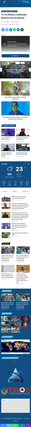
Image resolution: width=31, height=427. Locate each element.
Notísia (8, 8)
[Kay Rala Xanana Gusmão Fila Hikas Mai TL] (15, 330)
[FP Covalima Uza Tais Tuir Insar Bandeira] (5, 324)
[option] (15, 69)
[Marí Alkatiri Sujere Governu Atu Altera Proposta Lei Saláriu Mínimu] (25, 324)
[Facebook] (3, 29)
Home (3, 8)
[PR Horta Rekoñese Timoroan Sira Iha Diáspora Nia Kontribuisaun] (8, 132)
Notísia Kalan (14, 11)
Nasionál (4, 11)
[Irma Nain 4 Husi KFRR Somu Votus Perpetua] (15, 318)
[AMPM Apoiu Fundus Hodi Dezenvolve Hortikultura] (6, 199)
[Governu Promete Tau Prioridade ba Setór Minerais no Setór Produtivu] (23, 132)
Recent (15, 191)
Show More (15, 55)
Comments (25, 191)
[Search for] (30, 5)
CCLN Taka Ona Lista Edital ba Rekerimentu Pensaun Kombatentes (7, 275)
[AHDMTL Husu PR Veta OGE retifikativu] (15, 324)
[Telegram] (18, 29)
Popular (5, 191)
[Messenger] (10, 29)
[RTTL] (15, 2)
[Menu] (1, 5)
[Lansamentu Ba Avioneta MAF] (5, 330)
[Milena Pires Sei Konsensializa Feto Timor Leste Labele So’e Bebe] (25, 318)
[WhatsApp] (14, 29)
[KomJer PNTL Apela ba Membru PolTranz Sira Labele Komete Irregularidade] (8, 250)
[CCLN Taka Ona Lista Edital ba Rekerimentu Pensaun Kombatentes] (8, 268)
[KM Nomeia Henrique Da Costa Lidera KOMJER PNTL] (5, 318)
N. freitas (5, 21)
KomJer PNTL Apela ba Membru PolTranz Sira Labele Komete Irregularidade (15, 71)
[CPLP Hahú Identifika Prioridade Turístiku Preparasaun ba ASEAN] (23, 147)
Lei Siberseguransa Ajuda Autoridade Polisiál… (6, 154)
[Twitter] (6, 29)
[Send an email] (7, 21)
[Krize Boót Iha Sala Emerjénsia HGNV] (6, 235)
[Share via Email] (22, 29)
